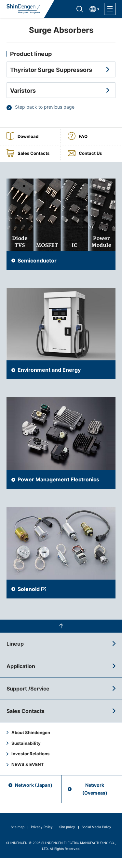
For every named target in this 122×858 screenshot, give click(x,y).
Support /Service (28, 688)
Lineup (15, 643)
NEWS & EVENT (27, 764)
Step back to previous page (45, 107)
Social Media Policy (96, 827)
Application (21, 666)
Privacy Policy (42, 827)
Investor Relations (30, 753)
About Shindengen (30, 732)
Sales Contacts (26, 711)
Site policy (67, 827)
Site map (17, 827)
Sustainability (26, 743)
